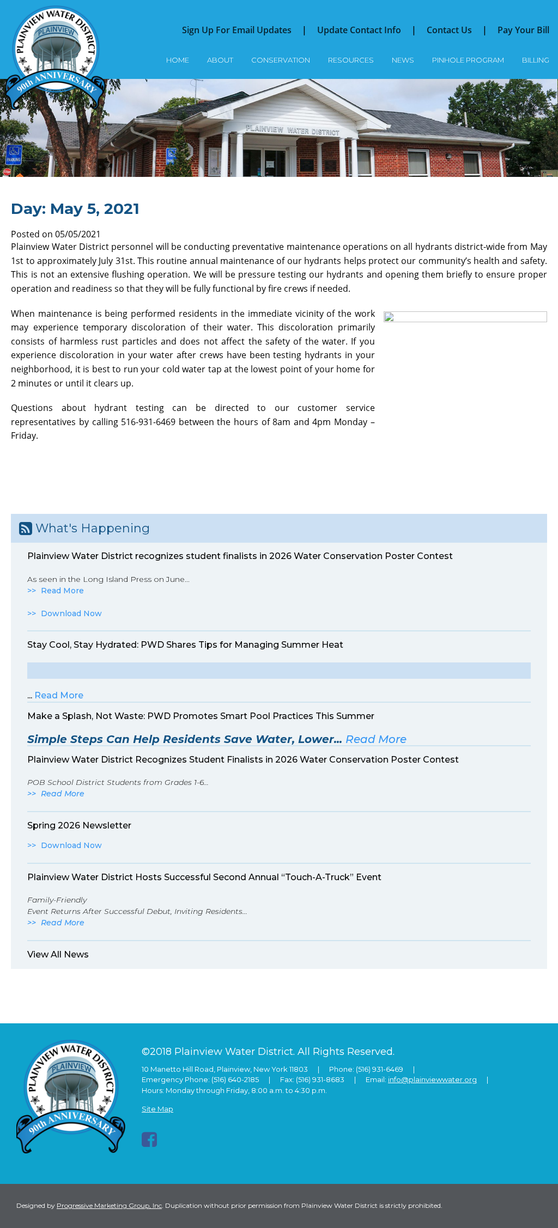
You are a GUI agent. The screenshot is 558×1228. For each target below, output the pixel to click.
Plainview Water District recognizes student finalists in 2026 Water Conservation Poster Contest (240, 556)
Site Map (157, 1108)
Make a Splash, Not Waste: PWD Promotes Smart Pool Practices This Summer (200, 716)
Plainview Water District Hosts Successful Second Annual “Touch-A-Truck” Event (204, 877)
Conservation (280, 60)
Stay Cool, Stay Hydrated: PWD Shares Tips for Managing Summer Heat (185, 645)
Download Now (71, 613)
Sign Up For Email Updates (237, 30)
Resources (351, 60)
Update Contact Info (359, 30)
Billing (535, 60)
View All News (58, 954)
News (403, 60)
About (220, 60)
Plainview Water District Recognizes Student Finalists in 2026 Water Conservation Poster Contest (243, 759)
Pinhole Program (468, 60)
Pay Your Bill (523, 30)
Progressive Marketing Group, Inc (109, 1205)
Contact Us (449, 30)
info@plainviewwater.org (432, 1079)
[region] (279, 128)
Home (177, 60)
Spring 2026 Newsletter (79, 825)
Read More (62, 590)
